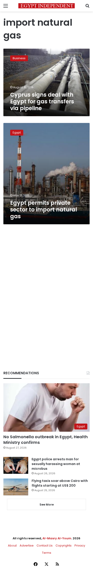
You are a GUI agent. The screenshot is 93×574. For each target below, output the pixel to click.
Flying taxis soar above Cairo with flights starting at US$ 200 (60, 483)
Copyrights (64, 545)
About (12, 545)
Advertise (27, 545)
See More (47, 504)
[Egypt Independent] (46, 5)
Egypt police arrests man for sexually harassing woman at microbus (56, 464)
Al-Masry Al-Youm (56, 538)
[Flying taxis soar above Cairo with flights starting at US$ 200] (15, 487)
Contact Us (45, 545)
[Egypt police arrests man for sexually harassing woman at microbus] (15, 465)
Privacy (79, 545)
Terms (46, 553)
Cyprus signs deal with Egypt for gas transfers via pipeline (42, 101)
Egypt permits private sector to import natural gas (43, 209)
